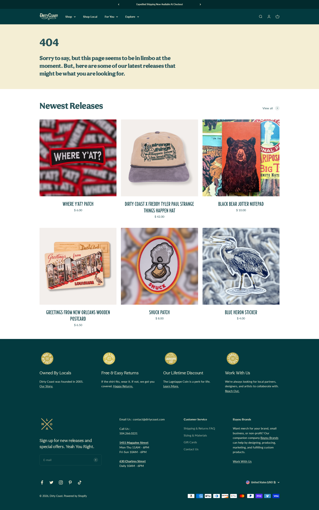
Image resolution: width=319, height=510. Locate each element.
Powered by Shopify (75, 495)
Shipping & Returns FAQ (199, 428)
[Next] (200, 4)
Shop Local (90, 16)
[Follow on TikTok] (79, 482)
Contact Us (191, 449)
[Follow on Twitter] (51, 482)
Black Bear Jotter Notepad (241, 204)
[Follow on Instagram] (60, 482)
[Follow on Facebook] (42, 482)
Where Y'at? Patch (78, 204)
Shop (68, 16)
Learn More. (171, 386)
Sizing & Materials (195, 435)
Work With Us (242, 461)
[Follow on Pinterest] (70, 482)
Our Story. (46, 386)
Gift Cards (190, 442)
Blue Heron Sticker (241, 312)
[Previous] (118, 4)
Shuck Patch (159, 312)
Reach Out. (232, 391)
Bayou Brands (269, 437)
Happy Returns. (123, 386)
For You (109, 16)
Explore (130, 16)
